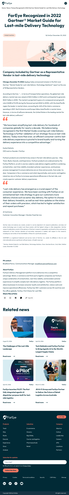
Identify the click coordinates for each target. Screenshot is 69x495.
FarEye (27, 82)
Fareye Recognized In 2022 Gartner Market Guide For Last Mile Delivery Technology (38, 8)
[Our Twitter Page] (10, 483)
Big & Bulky (30, 435)
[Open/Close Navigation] (65, 3)
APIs (57, 443)
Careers (58, 439)
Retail (28, 446)
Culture (58, 432)
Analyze (5, 450)
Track (4, 428)
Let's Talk (61, 417)
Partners (59, 450)
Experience (6, 443)
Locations (59, 446)
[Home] (7, 3)
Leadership (59, 435)
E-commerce (31, 428)
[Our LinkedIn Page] (4, 483)
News (8, 8)
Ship (4, 432)
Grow (4, 446)
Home (4, 8)
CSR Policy (53, 477)
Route (5, 435)
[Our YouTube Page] (21, 483)
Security (42, 477)
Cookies (15, 477)
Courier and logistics (33, 439)
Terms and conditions (28, 477)
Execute (5, 439)
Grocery (29, 432)
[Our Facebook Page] (15, 483)
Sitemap (63, 477)
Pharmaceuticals (32, 443)
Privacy (5, 477)
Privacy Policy (27, 466)
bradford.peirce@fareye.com (46, 264)
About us (59, 428)
